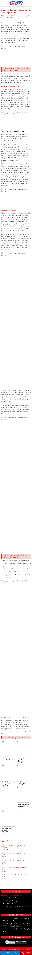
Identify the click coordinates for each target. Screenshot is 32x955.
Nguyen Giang (22, 16)
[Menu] (2, 3)
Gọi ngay (27, 953)
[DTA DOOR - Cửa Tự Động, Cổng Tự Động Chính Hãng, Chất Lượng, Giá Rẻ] (16, 3)
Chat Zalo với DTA (11, 953)
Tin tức (3, 18)
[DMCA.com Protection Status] (16, 942)
